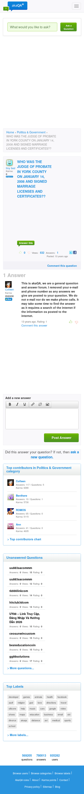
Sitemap (47, 786)
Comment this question (62, 266)
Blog (57, 786)
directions (51, 702)
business (48, 714)
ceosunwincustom (22, 633)
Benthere (21, 495)
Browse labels (62, 773)
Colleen (9, 289)
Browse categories (41, 773)
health (50, 696)
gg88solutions (19, 656)
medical (56, 720)
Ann (18, 524)
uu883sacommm (20, 568)
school (12, 726)
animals (38, 696)
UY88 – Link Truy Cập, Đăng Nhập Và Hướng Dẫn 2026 (24, 618)
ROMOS (21, 510)
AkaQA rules (22, 780)
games (26, 696)
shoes (12, 714)
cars (42, 708)
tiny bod (10, 168)
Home (10, 132)
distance (36, 720)
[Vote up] (20, 252)
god (31, 702)
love (40, 702)
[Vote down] (29, 252)
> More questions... (20, 668)
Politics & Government (31, 132)
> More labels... (17, 735)
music (32, 708)
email (60, 714)
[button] (10, 405)
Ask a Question (69, 27)
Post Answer (61, 437)
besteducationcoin (22, 645)
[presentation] (10, 405)
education (34, 714)
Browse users (20, 773)
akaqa (24, 720)
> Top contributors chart (24, 539)
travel (63, 702)
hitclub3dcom (19, 602)
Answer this (26, 243)
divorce (12, 720)
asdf (11, 702)
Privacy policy (32, 786)
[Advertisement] (42, 85)
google (52, 708)
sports (67, 720)
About (35, 780)
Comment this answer (34, 325)
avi (46, 720)
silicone (12, 708)
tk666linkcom (18, 591)
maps (22, 714)
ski (68, 714)
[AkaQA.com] (15, 6)
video (63, 708)
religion (21, 702)
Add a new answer (18, 398)
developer (14, 696)
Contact (63, 780)
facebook (62, 696)
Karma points (49, 780)
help (23, 708)
